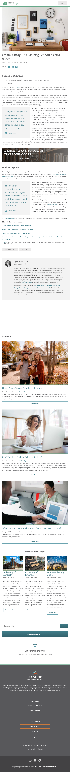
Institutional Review (35, 706)
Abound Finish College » (21, 461)
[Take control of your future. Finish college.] (10, 3)
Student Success (10, 249)
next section (10, 218)
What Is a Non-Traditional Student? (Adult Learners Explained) (32, 528)
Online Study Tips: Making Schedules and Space (17, 229)
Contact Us (35, 701)
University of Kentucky (9, 573)
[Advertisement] (35, 316)
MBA (35, 737)
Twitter (39, 760)
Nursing (35, 732)
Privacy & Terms (35, 710)
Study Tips (25, 249)
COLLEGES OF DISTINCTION (47, 767)
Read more (49, 403)
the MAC (40, 749)
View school (9, 610)
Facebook (35, 760)
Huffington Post (27, 282)
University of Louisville (31, 573)
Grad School (35, 726)
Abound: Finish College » (21, 392)
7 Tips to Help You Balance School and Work (16, 225)
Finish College (35, 721)
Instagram (30, 760)
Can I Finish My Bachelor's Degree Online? (22, 457)
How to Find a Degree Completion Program (22, 388)
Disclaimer (5, 242)
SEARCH (64, 626)
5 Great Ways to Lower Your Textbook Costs (16, 233)
